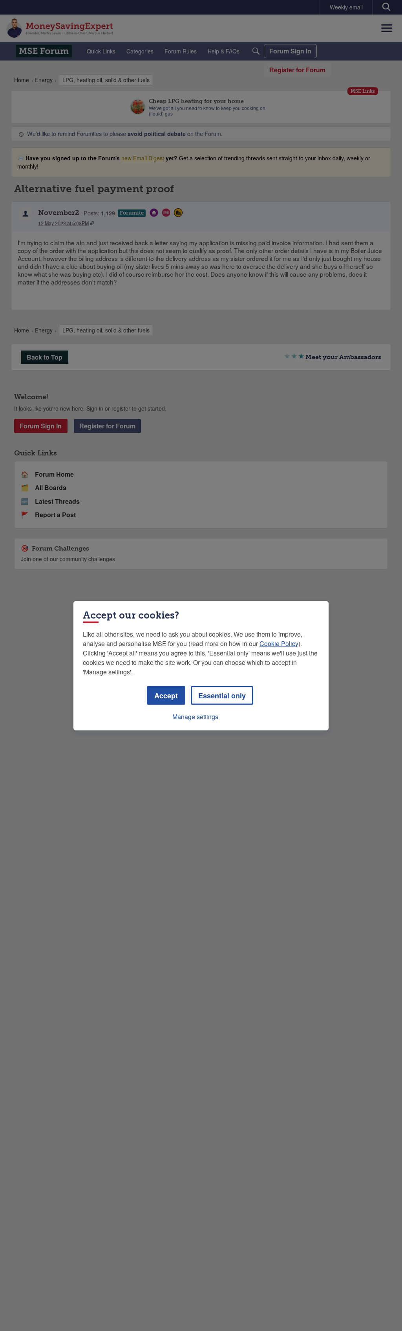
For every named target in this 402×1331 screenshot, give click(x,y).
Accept (166, 695)
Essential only (222, 695)
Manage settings (195, 716)
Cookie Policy (278, 643)
